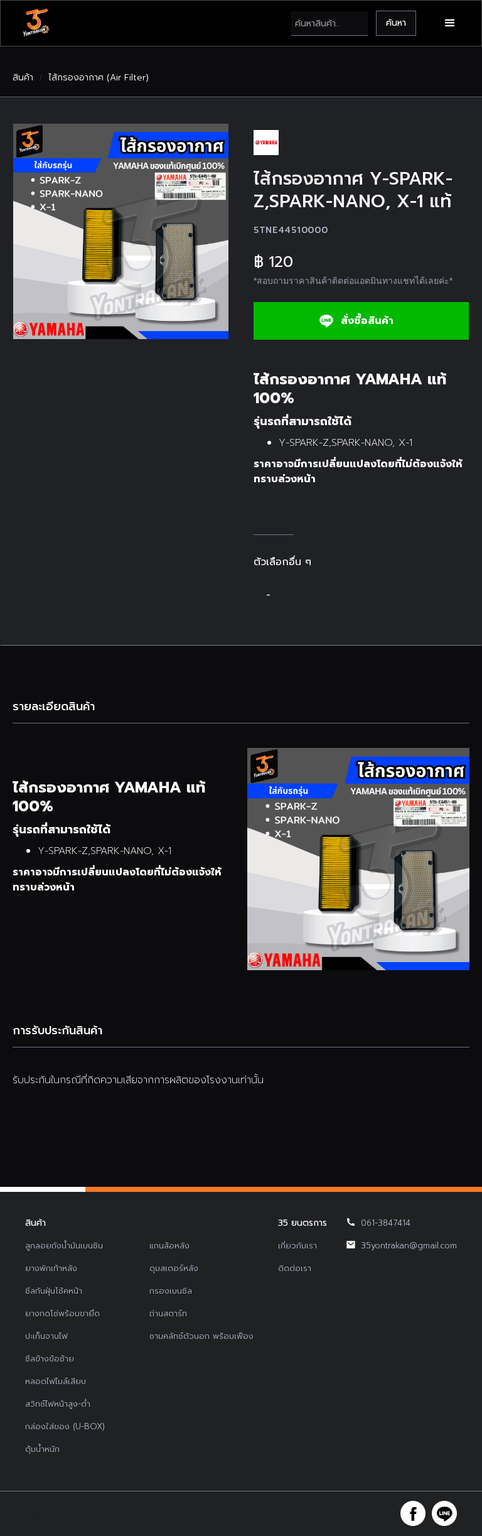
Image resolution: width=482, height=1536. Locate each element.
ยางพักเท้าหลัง (51, 1268)
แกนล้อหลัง (169, 1246)
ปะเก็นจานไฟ (46, 1336)
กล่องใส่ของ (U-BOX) (65, 1426)
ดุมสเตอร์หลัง (173, 1268)
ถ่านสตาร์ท (168, 1313)
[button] (450, 23)
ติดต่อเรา (294, 1268)
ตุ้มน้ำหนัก (42, 1449)
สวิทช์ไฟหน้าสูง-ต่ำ (57, 1404)
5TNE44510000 (291, 230)
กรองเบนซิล (170, 1291)
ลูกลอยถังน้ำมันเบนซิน (64, 1246)
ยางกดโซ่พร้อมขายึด (62, 1313)
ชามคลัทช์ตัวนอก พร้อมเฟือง (201, 1336)
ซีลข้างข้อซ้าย (49, 1359)
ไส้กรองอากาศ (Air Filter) (98, 78)
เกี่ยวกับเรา (297, 1246)
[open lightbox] (120, 231)
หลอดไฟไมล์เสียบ (55, 1381)
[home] (35, 23)
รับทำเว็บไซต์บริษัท (335, 1513)
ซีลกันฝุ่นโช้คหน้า (53, 1291)
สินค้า (23, 78)
